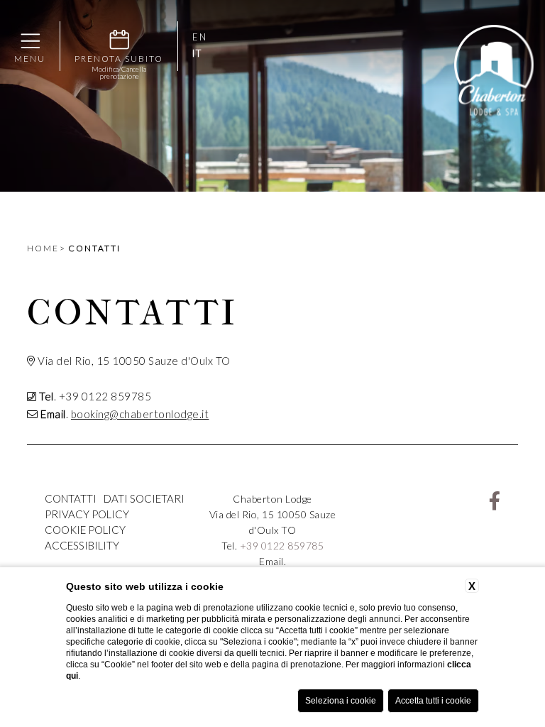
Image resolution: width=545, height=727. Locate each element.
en (199, 37)
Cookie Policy (85, 529)
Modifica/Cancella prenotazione (119, 72)
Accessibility (82, 545)
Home (43, 248)
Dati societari (144, 498)
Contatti (94, 248)
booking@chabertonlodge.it (140, 414)
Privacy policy (87, 514)
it (197, 53)
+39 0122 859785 (282, 546)
